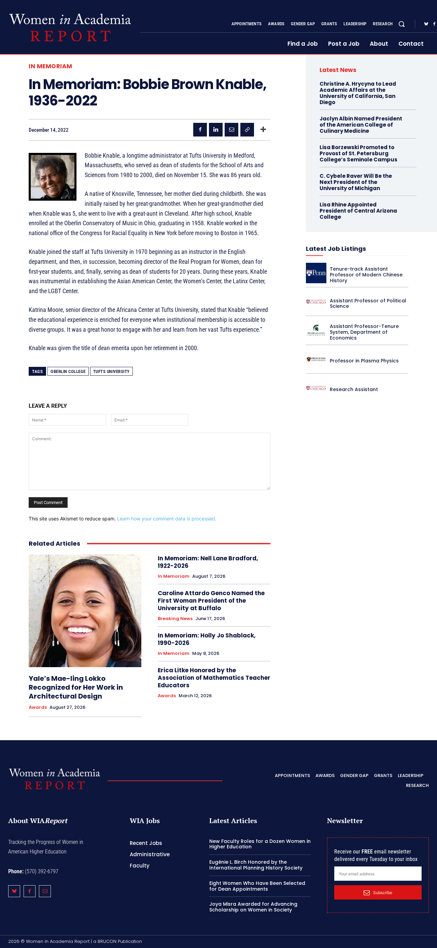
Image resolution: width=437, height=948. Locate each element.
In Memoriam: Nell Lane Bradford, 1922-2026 (208, 562)
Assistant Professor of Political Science (368, 303)
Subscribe (382, 892)
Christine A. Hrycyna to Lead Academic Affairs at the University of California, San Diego (358, 93)
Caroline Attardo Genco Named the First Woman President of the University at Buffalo (211, 600)
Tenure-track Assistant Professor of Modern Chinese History (366, 274)
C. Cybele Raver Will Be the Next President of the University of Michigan (356, 182)
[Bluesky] (426, 24)
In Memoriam (50, 66)
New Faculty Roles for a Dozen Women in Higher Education (260, 843)
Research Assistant (354, 389)
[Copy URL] (247, 130)
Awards (38, 707)
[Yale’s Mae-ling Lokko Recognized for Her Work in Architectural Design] (85, 611)
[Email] (231, 130)
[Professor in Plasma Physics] (316, 359)
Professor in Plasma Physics (364, 360)
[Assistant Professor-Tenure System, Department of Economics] (316, 330)
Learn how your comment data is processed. (166, 518)
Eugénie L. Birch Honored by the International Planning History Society (255, 865)
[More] (263, 130)
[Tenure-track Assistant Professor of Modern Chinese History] (316, 273)
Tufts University (111, 371)
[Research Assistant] (316, 388)
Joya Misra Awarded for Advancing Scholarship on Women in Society (253, 907)
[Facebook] (200, 130)
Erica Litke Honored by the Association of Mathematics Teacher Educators (214, 677)
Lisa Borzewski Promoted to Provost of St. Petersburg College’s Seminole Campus (358, 153)
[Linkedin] (216, 130)
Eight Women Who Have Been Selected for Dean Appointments (257, 886)
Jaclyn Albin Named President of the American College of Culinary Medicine (361, 124)
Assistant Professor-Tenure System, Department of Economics (364, 332)
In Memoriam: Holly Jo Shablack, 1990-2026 (207, 639)
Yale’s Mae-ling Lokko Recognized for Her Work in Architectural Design (76, 687)
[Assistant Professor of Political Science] (316, 301)
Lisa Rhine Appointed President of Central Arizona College (358, 210)
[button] (401, 24)
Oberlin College (68, 371)
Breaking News (175, 618)
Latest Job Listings (336, 248)
